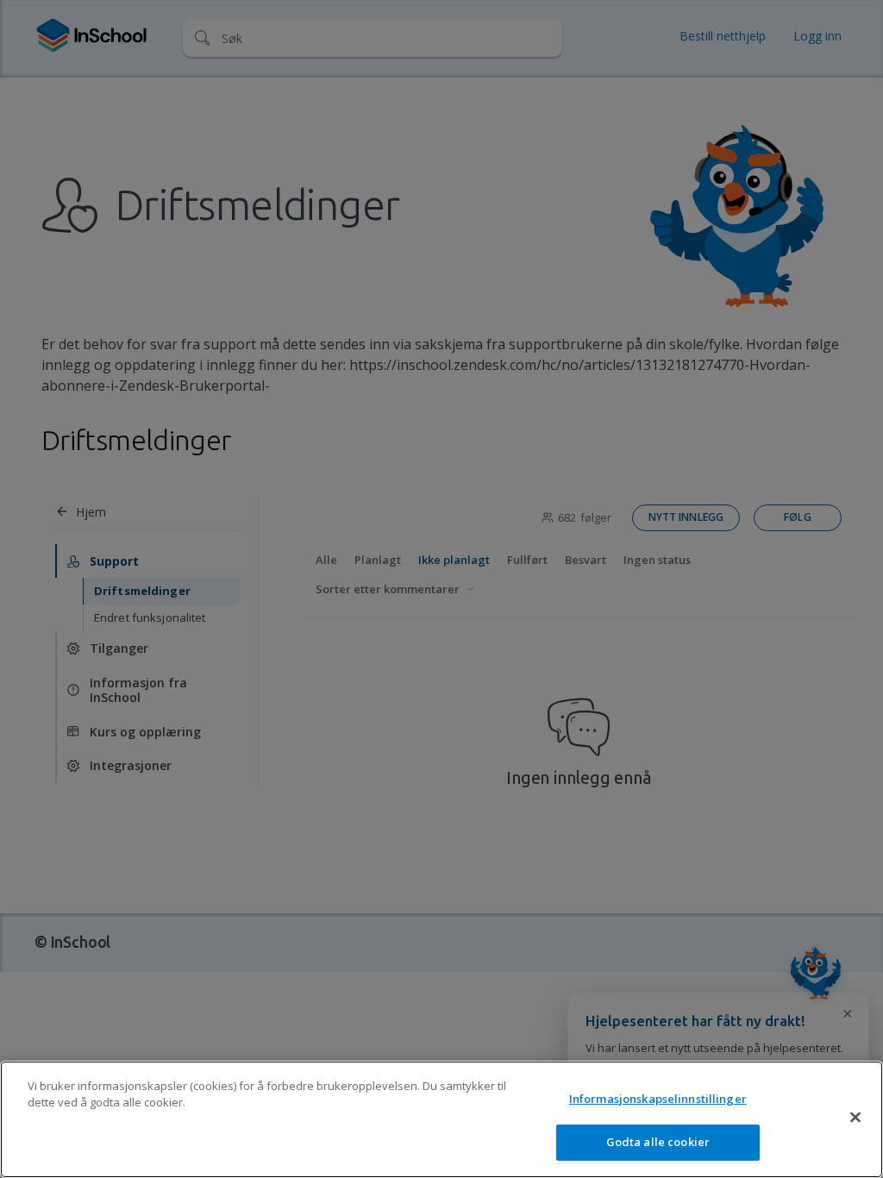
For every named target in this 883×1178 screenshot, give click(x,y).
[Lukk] (855, 1117)
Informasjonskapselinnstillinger (658, 1098)
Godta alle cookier (658, 1142)
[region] (441, 1119)
